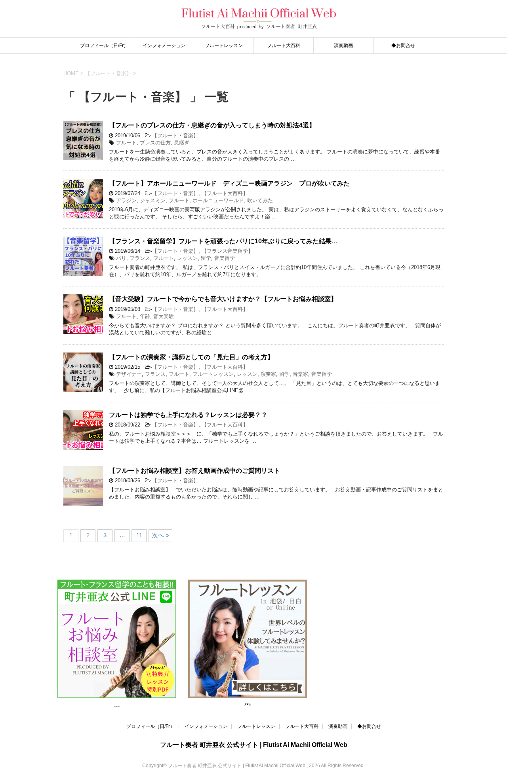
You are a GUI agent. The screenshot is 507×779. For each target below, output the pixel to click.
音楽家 (300, 374)
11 (139, 535)
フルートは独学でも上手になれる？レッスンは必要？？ (188, 414)
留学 (206, 258)
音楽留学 (224, 258)
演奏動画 (343, 45)
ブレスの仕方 (155, 143)
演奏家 (268, 374)
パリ (121, 258)
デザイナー (129, 374)
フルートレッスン (224, 45)
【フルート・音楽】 (175, 135)
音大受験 (163, 316)
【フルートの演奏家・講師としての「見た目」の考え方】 (191, 357)
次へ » (160, 535)
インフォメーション (164, 45)
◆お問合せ (403, 45)
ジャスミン (153, 200)
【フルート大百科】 (225, 193)
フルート (126, 143)
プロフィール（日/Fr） (104, 45)
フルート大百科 (283, 45)
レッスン (187, 258)
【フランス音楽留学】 (227, 251)
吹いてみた (260, 200)
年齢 (145, 316)
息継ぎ (181, 143)
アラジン (126, 200)
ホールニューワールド (218, 200)
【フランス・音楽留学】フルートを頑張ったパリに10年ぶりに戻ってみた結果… (223, 241)
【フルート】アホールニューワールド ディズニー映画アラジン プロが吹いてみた (229, 183)
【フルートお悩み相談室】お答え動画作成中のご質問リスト (194, 470)
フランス (140, 258)
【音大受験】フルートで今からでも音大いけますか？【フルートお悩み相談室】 (223, 299)
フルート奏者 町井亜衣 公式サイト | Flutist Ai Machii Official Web (253, 744)
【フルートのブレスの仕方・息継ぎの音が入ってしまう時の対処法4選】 (212, 125)
